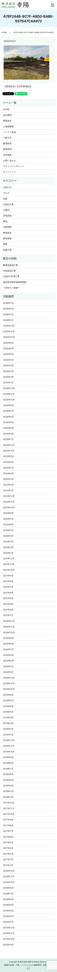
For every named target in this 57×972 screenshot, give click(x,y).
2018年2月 (8, 797)
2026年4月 (8, 308)
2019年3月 (8, 723)
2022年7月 (8, 519)
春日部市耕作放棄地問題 (14, 282)
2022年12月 (9, 496)
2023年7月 (8, 467)
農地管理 (7, 143)
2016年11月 (8, 876)
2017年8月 (8, 825)
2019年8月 (8, 695)
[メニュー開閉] (52, 5)
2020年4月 (8, 655)
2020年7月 (8, 649)
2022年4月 (8, 536)
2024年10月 (9, 399)
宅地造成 (7, 215)
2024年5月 (8, 422)
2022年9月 (8, 513)
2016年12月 (9, 871)
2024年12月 (9, 388)
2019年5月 (8, 712)
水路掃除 (7, 227)
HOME (4, 32)
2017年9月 (8, 819)
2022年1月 (8, 553)
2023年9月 (8, 456)
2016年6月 (8, 899)
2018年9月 (8, 757)
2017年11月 (8, 808)
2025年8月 (8, 348)
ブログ (6, 193)
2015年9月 (8, 944)
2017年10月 (9, 814)
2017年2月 (8, 859)
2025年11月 (9, 331)
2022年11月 (8, 502)
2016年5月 (8, 905)
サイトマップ (9, 172)
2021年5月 (8, 598)
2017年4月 (8, 848)
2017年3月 (8, 853)
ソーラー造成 (9, 132)
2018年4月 (8, 785)
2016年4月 (8, 910)
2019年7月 (8, 700)
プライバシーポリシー (13, 166)
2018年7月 (8, 768)
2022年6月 (8, 524)
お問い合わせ (9, 160)
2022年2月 (8, 547)
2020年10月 (9, 632)
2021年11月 (8, 564)
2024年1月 (8, 439)
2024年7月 (8, 411)
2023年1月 (8, 490)
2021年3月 (8, 609)
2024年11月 (9, 394)
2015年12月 (9, 927)
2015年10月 (9, 939)
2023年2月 (8, 484)
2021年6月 (8, 592)
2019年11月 (8, 683)
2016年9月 (8, 888)
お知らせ (7, 187)
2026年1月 (8, 320)
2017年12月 (8, 802)
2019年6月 (8, 706)
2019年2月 (8, 729)
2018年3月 (8, 791)
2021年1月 (8, 615)
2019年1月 (8, 734)
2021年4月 (8, 604)
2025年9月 (8, 343)
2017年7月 (8, 831)
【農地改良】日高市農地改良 (17, 86)
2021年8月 (8, 581)
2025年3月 (8, 371)
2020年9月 (8, 638)
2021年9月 (8, 575)
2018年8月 (8, 763)
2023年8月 (8, 462)
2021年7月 (8, 587)
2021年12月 (8, 558)
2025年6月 (8, 354)
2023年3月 (8, 479)
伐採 (5, 198)
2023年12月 (9, 445)
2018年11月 (8, 746)
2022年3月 (8, 541)
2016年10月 (9, 882)
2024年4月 (8, 428)
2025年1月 (8, 382)
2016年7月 (8, 893)
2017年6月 (8, 836)
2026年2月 (8, 314)
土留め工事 (8, 204)
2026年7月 (8, 303)
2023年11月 (9, 450)
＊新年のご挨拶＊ (11, 287)
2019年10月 (9, 689)
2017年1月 (8, 865)
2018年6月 (8, 774)
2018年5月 (8, 780)
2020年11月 (9, 626)
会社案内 (7, 115)
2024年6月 (8, 416)
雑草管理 (7, 149)
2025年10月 (9, 337)
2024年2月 (8, 433)
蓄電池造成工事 (10, 265)
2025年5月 (8, 360)
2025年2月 (8, 377)
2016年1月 (8, 922)
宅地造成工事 (9, 270)
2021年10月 (9, 570)
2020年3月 (8, 660)
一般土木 (7, 137)
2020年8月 (8, 643)
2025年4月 (8, 365)
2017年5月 (8, 842)
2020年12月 (9, 621)
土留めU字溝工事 (11, 276)
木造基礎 (7, 155)
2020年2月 (8, 666)
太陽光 (6, 210)
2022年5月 (8, 530)
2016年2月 (8, 916)
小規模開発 (8, 126)
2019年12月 (9, 677)
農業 (5, 244)
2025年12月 (9, 325)
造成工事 (7, 249)
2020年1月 (8, 672)
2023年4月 (8, 473)
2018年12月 (9, 740)
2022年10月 (9, 507)
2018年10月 (9, 751)
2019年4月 (8, 717)
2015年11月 (8, 933)
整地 (5, 221)
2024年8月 (8, 405)
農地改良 (7, 120)
